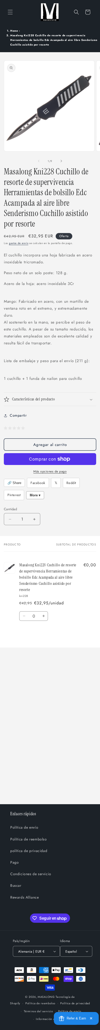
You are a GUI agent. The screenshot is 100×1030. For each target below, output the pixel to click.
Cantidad (10, 509)
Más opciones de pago (50, 471)
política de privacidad (28, 850)
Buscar (16, 885)
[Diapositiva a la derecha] (61, 161)
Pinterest (14, 494)
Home (14, 31)
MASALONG (46, 997)
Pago (14, 862)
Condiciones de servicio (30, 873)
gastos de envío (18, 243)
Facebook (38, 482)
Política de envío (24, 827)
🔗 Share (14, 483)
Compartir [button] (18, 415)
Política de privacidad (75, 1003)
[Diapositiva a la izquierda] (38, 161)
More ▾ (35, 495)
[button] (10, 12)
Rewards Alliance (24, 897)
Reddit (71, 482)
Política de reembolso (28, 839)
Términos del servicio (38, 1011)
